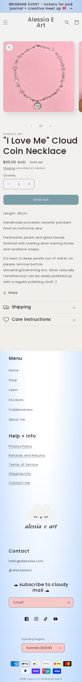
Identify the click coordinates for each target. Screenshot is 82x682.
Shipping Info (20, 473)
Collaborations (21, 410)
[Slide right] (51, 126)
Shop (13, 380)
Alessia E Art (34, 679)
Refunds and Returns (27, 455)
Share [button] (13, 293)
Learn (13, 390)
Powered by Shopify (51, 679)
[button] (5, 22)
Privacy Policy (20, 446)
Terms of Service (23, 464)
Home (13, 370)
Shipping (9, 168)
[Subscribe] (68, 602)
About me (17, 419)
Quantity (9, 175)
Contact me (19, 482)
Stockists (16, 400)
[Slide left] (31, 126)
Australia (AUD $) (39, 648)
